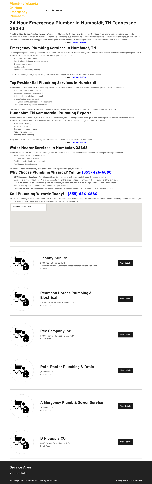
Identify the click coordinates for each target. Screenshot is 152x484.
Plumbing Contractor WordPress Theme (27, 480)
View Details (125, 263)
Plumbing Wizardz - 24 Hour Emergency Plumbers (25, 10)
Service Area (57, 10)
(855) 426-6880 (79, 42)
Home (47, 10)
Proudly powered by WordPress (129, 480)
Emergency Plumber (18, 473)
